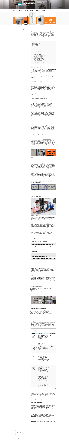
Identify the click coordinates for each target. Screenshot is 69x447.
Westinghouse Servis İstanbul (38, 47)
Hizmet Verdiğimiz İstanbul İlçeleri (39, 59)
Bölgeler (43, 10)
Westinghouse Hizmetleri (37, 46)
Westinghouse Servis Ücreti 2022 (40, 62)
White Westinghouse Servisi (37, 45)
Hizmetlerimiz (20, 10)
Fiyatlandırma (52, 333)
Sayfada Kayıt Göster (36, 330)
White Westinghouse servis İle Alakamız (41, 60)
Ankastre (31, 10)
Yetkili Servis (38, 10)
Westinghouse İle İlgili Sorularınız (39, 51)
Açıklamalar (40, 333)
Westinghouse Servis (35, 44)
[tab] (43, 244)
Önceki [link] (50, 388)
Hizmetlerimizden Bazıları (38, 57)
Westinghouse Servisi (36, 43)
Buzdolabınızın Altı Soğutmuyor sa (39, 54)
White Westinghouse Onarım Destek (40, 58)
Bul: (44, 330)
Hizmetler (33, 333)
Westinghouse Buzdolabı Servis (38, 56)
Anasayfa (14, 10)
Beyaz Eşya (26, 10)
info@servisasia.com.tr (18, 440)
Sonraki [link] (53, 388)
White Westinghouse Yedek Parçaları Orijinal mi (41, 52)
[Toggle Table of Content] (54, 42)
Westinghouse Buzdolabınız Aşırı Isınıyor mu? (41, 55)
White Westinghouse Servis (38, 48)
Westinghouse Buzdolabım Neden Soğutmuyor (41, 53)
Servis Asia (29, 4)
